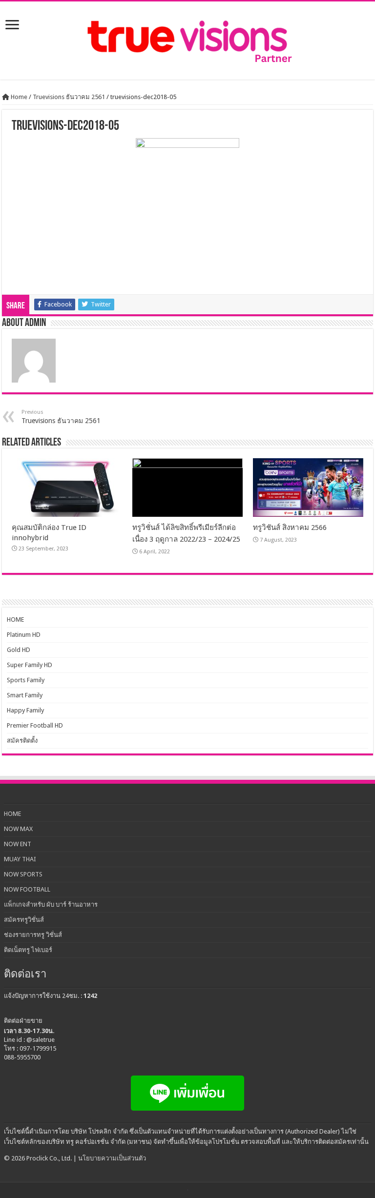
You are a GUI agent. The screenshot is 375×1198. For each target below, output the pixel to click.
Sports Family (25, 680)
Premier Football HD (35, 725)
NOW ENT (17, 844)
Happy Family (25, 710)
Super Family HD (29, 665)
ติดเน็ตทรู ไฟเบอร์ (28, 950)
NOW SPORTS (23, 874)
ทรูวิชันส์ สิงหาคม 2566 (290, 527)
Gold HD (18, 649)
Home (18, 97)
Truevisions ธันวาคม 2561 (69, 97)
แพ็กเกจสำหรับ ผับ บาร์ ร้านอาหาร (51, 904)
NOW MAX (18, 829)
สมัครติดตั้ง (22, 740)
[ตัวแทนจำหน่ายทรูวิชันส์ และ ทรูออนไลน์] (187, 40)
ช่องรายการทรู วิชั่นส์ (33, 934)
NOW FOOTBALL (27, 889)
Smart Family (24, 695)
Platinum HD (24, 634)
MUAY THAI (20, 859)
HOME (15, 619)
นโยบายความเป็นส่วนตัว (112, 1158)
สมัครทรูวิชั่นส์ (24, 919)
